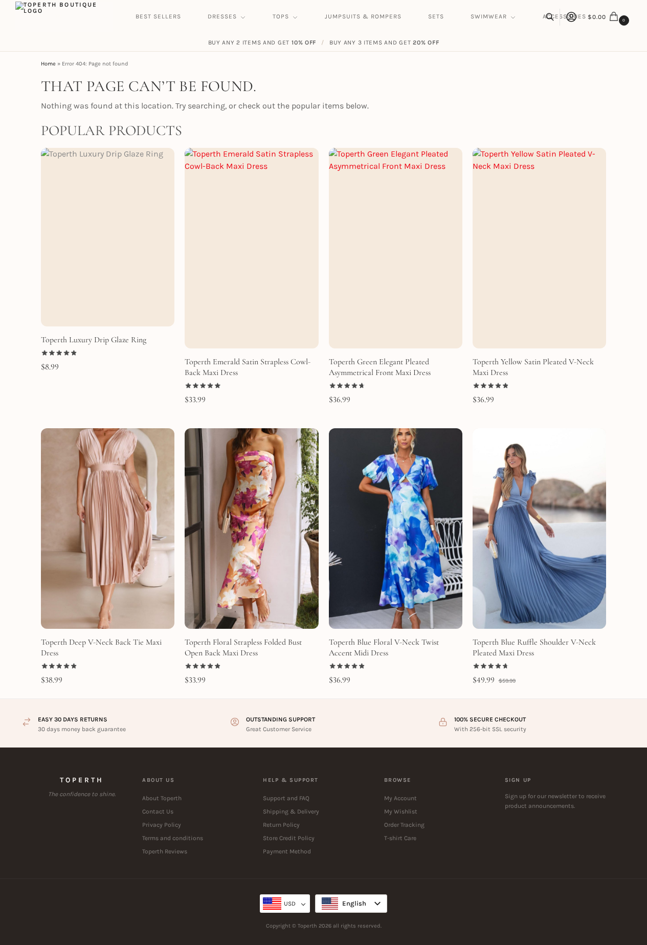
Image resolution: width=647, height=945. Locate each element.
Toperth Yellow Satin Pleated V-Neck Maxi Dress (533, 367)
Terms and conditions (172, 838)
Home (48, 63)
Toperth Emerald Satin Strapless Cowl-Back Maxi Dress (247, 367)
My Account (400, 798)
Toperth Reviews (164, 851)
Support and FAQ (286, 798)
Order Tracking (404, 824)
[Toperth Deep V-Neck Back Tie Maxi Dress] (107, 528)
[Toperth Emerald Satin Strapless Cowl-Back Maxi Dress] (251, 248)
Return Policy (281, 824)
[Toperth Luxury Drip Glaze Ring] (107, 237)
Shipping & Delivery (291, 811)
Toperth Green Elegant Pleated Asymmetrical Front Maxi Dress (380, 367)
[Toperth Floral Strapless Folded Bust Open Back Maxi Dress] (251, 528)
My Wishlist (400, 811)
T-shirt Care (400, 838)
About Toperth (162, 798)
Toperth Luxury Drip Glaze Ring (93, 340)
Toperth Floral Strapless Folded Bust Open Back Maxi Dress (243, 647)
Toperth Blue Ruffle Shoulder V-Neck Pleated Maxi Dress (534, 647)
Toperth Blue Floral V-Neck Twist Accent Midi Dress (384, 647)
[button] (610, 17)
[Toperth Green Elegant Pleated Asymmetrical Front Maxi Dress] (395, 248)
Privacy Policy (161, 824)
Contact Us (157, 811)
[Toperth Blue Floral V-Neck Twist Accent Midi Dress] (395, 528)
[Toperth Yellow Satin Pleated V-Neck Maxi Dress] (539, 248)
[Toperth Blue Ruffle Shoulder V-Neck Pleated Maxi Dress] (539, 528)
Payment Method (287, 851)
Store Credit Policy (289, 838)
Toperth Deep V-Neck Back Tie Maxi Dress (101, 647)
